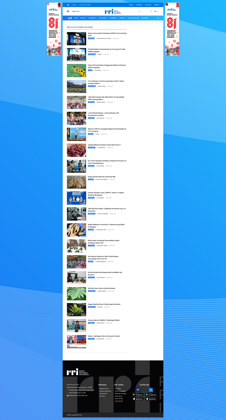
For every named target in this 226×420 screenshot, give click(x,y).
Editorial (145, 18)
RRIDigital (148, 4)
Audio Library (118, 396)
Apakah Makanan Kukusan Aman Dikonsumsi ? (104, 145)
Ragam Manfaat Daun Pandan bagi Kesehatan (104, 304)
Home (76, 18)
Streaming (139, 4)
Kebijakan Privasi (103, 388)
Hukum (122, 18)
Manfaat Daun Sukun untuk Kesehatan (101, 288)
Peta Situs (102, 396)
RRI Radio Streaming (120, 393)
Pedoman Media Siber (85, 4)
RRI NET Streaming (120, 391)
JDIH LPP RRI (119, 401)
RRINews (156, 4)
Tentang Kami (103, 393)
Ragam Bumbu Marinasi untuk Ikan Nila (101, 177)
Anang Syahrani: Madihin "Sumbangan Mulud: (104, 320)
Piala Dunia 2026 (133, 18)
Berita (83, 18)
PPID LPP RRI (119, 398)
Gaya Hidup (102, 18)
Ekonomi (113, 18)
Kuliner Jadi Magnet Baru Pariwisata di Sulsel (104, 336)
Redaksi (74, 4)
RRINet (131, 4)
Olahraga (92, 18)
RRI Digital (118, 388)
